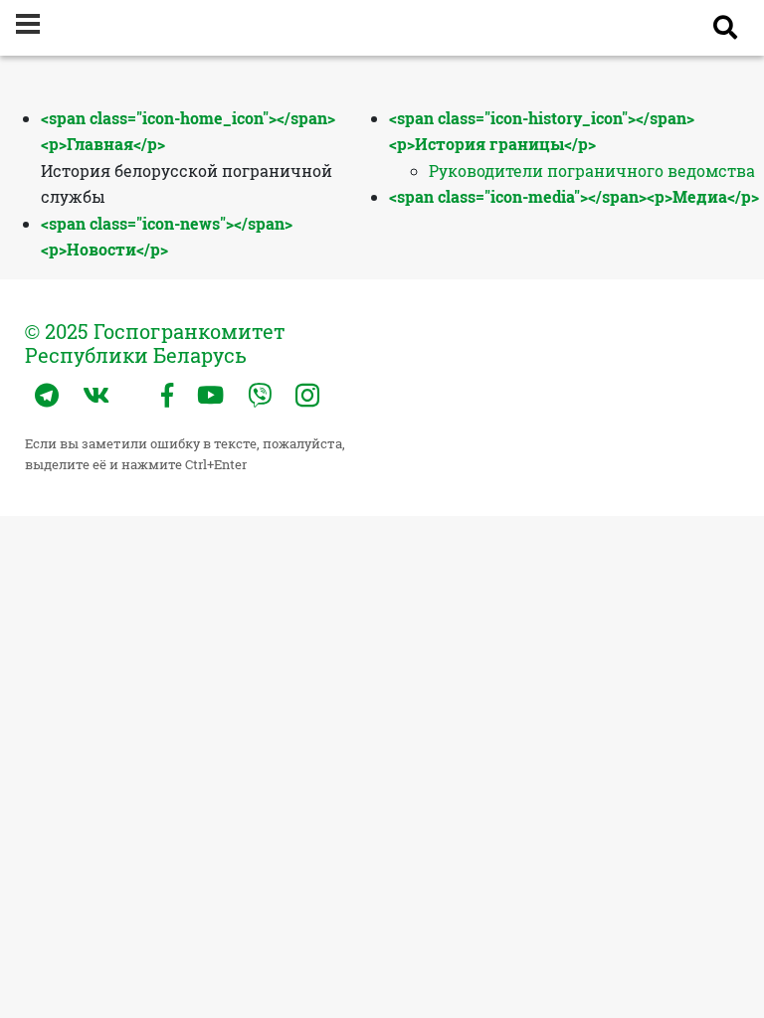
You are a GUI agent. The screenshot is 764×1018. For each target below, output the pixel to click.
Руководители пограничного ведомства (592, 170)
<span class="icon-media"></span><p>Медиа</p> (574, 196)
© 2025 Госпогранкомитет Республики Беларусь (155, 343)
